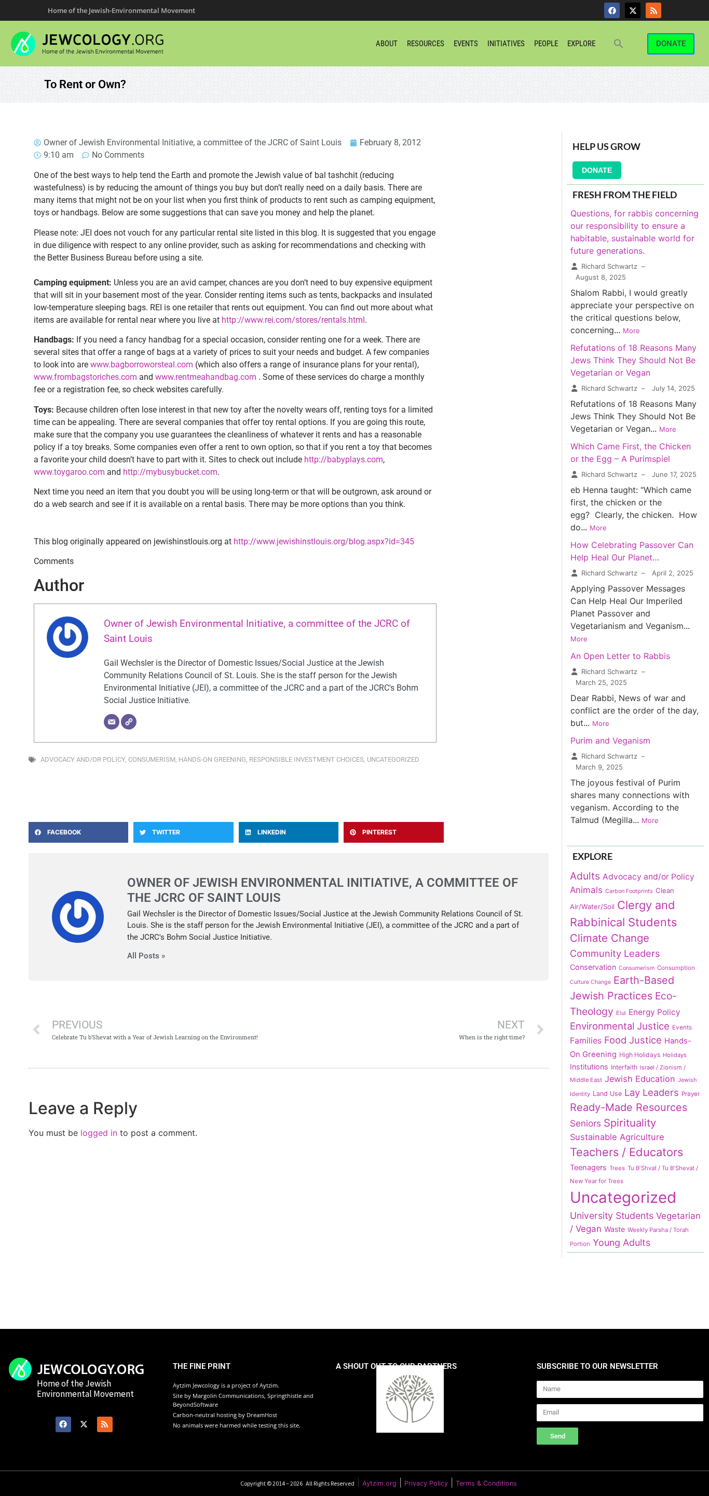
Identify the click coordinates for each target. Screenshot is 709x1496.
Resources (425, 43)
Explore (581, 43)
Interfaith (624, 1067)
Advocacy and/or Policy (82, 759)
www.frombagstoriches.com (85, 377)
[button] (618, 43)
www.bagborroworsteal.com (141, 364)
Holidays (675, 1055)
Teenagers (588, 1167)
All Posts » (146, 956)
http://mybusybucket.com (170, 472)
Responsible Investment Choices (306, 759)
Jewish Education (640, 1079)
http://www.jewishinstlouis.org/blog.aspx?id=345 (324, 541)
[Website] (129, 722)
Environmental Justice (620, 1026)
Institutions (589, 1066)
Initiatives (506, 43)
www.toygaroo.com (69, 472)
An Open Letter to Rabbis (620, 656)
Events (466, 43)
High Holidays (639, 1055)
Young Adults (621, 1242)
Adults (585, 876)
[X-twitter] (632, 10)
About (387, 43)
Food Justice (633, 1040)
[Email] (111, 722)
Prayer (690, 1093)
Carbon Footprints (629, 891)
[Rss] (653, 10)
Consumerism (151, 759)
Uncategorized (393, 759)
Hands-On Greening (212, 759)
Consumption (676, 967)
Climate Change (609, 937)
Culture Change (590, 982)
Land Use (607, 1093)
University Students (611, 1215)
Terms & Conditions (486, 1483)
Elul (621, 1013)
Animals (586, 890)
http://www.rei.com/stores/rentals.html (293, 320)
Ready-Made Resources (628, 1107)
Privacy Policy (426, 1483)
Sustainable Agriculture (617, 1137)
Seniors (585, 1123)
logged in (98, 1133)
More (631, 330)
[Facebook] (612, 10)
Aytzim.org (379, 1483)
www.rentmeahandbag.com (205, 377)
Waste (614, 1229)
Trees (617, 1168)
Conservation (593, 967)
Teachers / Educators (626, 1152)
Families (586, 1041)
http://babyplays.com (343, 459)
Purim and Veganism (610, 740)
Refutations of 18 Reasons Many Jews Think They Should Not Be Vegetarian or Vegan (633, 360)
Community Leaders (615, 953)
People (546, 43)
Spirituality (630, 1122)
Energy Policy (654, 1012)
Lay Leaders (651, 1092)
